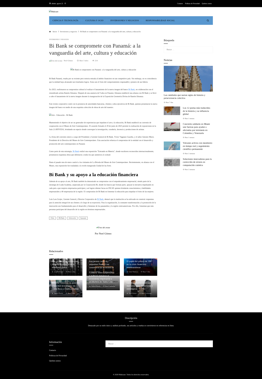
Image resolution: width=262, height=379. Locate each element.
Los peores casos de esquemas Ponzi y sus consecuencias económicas (101, 264)
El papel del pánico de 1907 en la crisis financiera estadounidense (140, 264)
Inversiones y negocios (59, 39)
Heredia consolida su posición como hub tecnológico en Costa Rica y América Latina (66, 286)
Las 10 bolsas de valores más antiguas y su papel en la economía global (65, 264)
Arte (52, 218)
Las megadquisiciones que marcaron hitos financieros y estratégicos (140, 286)
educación (73, 218)
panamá (83, 218)
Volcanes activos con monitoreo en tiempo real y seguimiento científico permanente (197, 146)
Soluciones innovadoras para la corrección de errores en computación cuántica (197, 162)
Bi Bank (61, 218)
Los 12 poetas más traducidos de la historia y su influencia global (196, 111)
